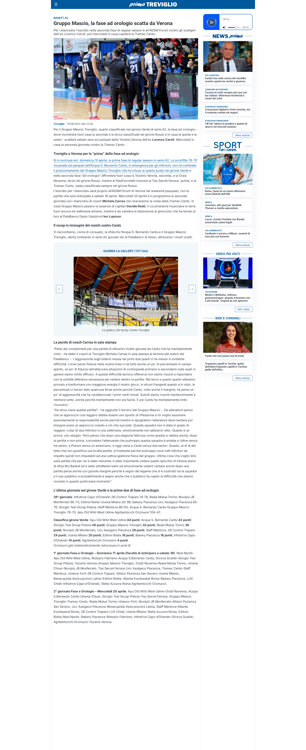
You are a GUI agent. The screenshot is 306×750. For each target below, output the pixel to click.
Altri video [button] (243, 309)
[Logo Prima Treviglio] (153, 4)
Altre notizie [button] (242, 135)
